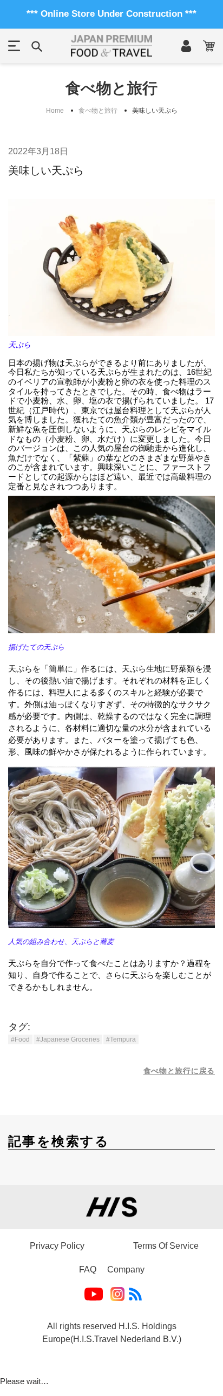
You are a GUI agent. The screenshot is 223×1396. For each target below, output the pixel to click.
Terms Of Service (166, 1245)
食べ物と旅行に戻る (179, 1070)
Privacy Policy (57, 1245)
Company (126, 1269)
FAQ (87, 1269)
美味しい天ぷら (155, 110)
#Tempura (121, 1039)
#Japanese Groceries (68, 1039)
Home (55, 110)
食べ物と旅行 (97, 110)
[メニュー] (14, 46)
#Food (20, 1039)
